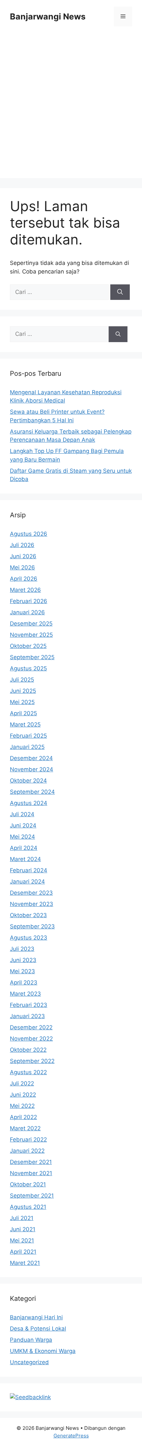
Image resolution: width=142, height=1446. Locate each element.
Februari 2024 (28, 870)
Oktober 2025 (28, 646)
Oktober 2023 (28, 915)
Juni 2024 (23, 825)
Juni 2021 (22, 1229)
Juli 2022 (22, 1083)
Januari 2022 (27, 1150)
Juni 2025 (23, 691)
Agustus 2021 (28, 1207)
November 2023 (31, 904)
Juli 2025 (22, 679)
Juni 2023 (23, 960)
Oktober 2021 (28, 1184)
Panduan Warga (31, 1339)
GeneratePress (71, 1435)
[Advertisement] (71, 107)
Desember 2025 (31, 623)
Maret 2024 (25, 859)
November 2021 (31, 1173)
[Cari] (120, 292)
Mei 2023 (22, 971)
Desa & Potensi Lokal (38, 1328)
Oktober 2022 (28, 1049)
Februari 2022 (28, 1139)
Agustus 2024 (28, 803)
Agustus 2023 (28, 937)
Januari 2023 (27, 1016)
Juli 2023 (22, 949)
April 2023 (23, 982)
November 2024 (31, 769)
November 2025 (31, 634)
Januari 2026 (27, 612)
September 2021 (32, 1195)
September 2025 (32, 657)
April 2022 (23, 1117)
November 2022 (31, 1038)
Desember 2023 (31, 892)
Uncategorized (29, 1362)
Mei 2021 (22, 1240)
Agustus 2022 (28, 1072)
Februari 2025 (28, 735)
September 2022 (32, 1061)
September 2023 (32, 926)
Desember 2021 (31, 1162)
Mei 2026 (22, 567)
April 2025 (23, 713)
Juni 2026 (23, 556)
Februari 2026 (28, 601)
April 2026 (23, 578)
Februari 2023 (28, 1005)
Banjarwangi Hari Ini (36, 1317)
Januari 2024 (27, 881)
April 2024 (23, 848)
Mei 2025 (22, 702)
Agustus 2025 (28, 668)
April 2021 (23, 1251)
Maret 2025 (25, 724)
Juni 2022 (23, 1094)
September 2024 (32, 791)
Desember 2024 (31, 758)
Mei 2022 (22, 1106)
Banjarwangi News (48, 16)
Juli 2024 (22, 814)
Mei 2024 (22, 836)
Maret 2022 (25, 1128)
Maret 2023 (25, 993)
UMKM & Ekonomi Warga (43, 1351)
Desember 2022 (31, 1027)
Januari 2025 (27, 747)
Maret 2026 (25, 590)
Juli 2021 (21, 1218)
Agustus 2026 (28, 533)
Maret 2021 (25, 1263)
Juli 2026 (22, 545)
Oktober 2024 (28, 780)
